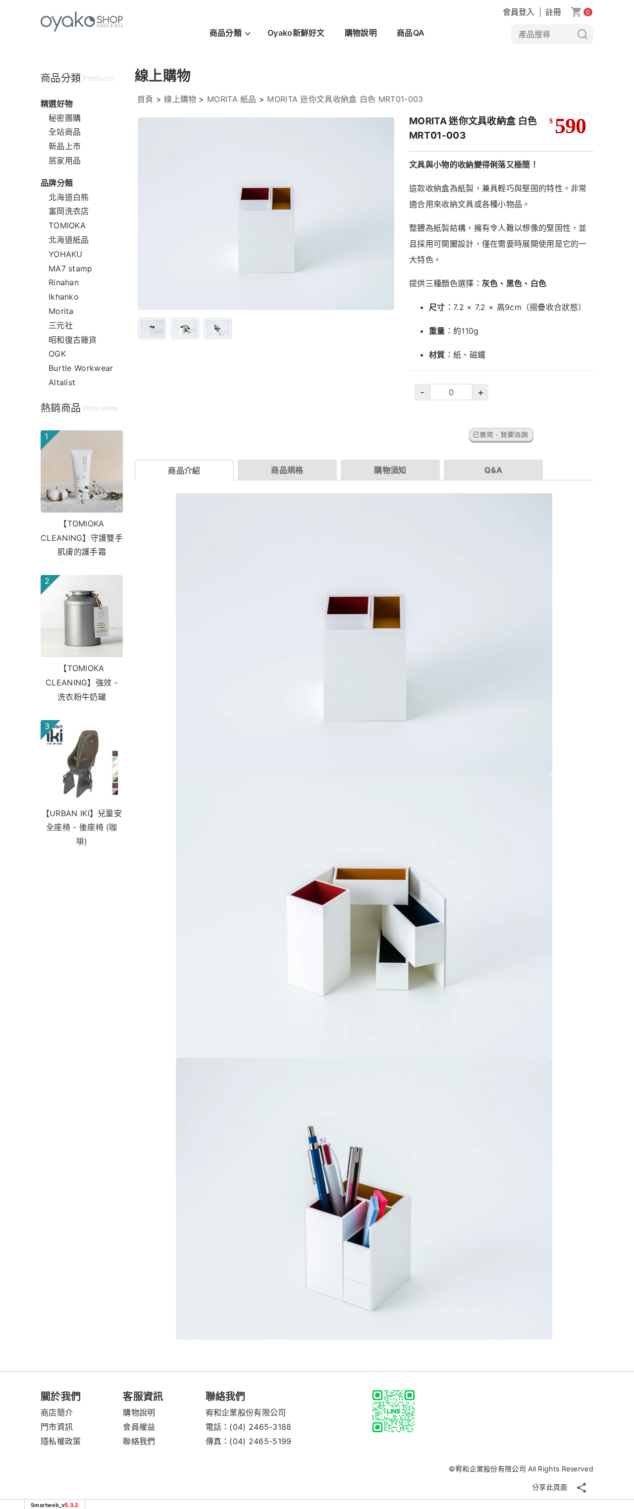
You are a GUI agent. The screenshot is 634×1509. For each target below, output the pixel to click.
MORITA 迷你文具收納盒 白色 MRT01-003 (345, 99)
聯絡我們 (139, 1441)
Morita (61, 311)
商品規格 (287, 470)
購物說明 (361, 33)
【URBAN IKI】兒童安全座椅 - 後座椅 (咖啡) (82, 827)
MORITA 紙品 (232, 99)
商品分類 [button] (226, 33)
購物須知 (390, 470)
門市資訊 (57, 1427)
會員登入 (519, 12)
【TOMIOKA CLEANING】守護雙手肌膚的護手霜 (82, 538)
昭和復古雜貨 (73, 340)
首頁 (145, 99)
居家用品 (65, 160)
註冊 (553, 12)
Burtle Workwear (81, 368)
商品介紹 (184, 470)
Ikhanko (64, 297)
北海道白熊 (69, 197)
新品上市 (65, 146)
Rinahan (64, 282)
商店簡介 (57, 1412)
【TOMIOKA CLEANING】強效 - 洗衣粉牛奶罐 (82, 682)
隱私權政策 (61, 1441)
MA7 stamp (71, 268)
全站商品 (65, 132)
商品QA (410, 33)
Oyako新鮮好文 (296, 33)
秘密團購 (65, 118)
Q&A (493, 470)
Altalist (62, 382)
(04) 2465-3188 (260, 1427)
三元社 (61, 325)
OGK (57, 354)
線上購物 (180, 99)
